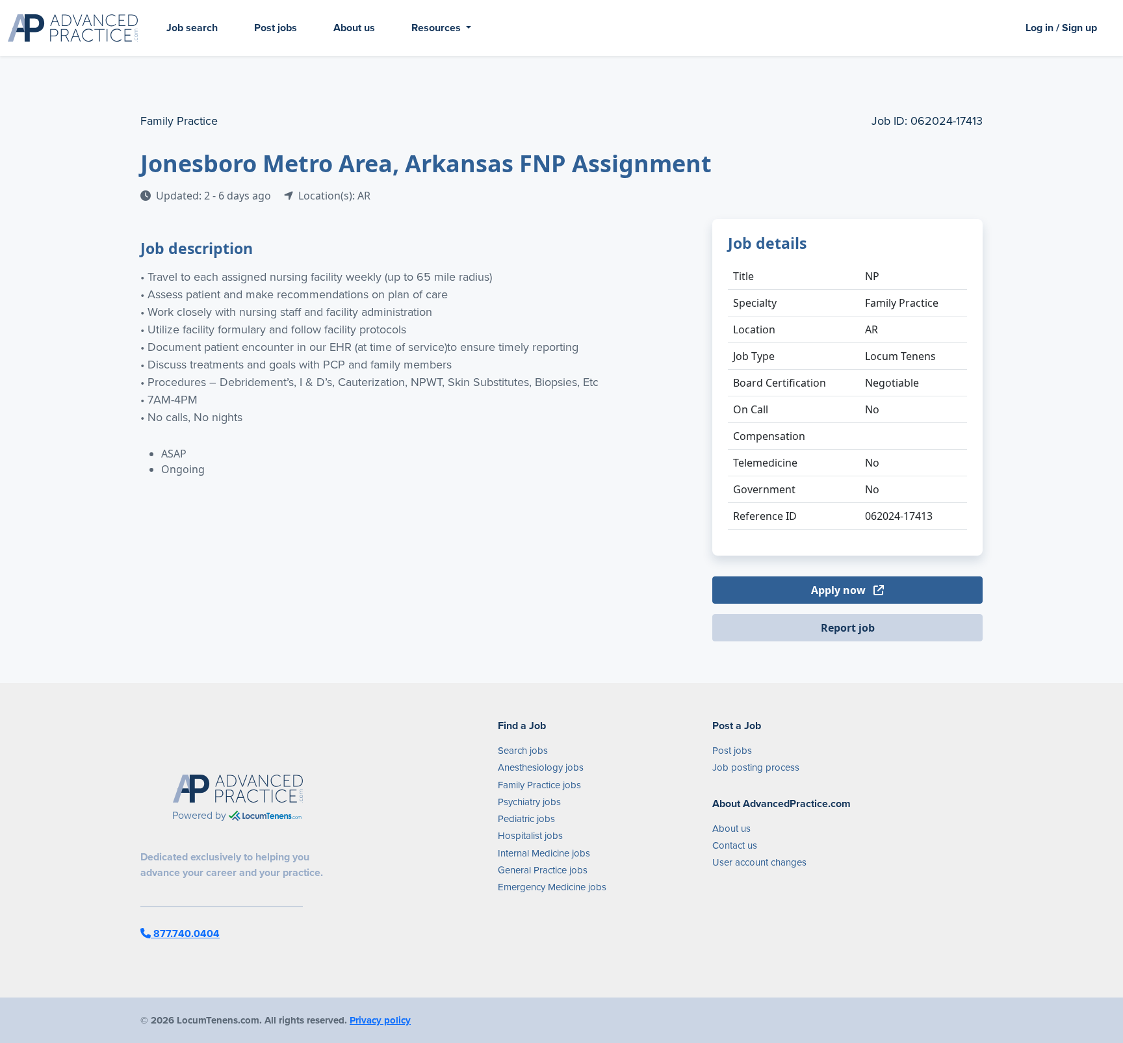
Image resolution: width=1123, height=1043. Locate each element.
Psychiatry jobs (529, 802)
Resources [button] (437, 27)
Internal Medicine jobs (544, 853)
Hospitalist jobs (530, 836)
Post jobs (275, 27)
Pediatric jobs (526, 819)
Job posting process (755, 767)
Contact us (734, 845)
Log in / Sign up (1061, 27)
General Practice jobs (542, 870)
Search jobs (523, 750)
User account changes (759, 862)
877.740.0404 (185, 933)
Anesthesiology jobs (541, 767)
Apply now (839, 590)
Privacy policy (380, 1020)
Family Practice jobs (539, 785)
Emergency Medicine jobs (552, 887)
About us (354, 27)
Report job (848, 628)
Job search (192, 27)
